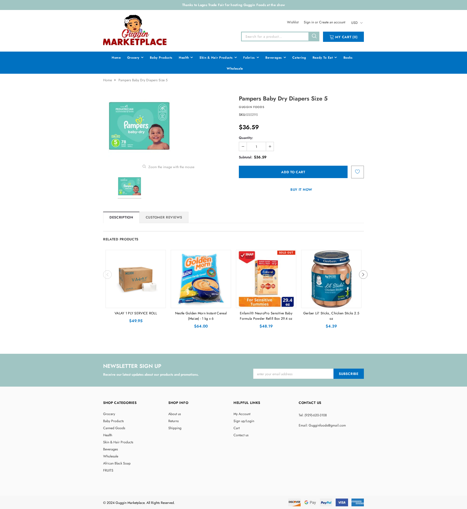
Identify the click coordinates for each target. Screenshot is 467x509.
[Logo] (135, 30)
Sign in (309, 22)
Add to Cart (136, 302)
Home (107, 80)
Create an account (332, 22)
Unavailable (266, 302)
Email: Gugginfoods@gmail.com (322, 425)
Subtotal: (245, 157)
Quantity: (246, 137)
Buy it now (301, 189)
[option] (168, 126)
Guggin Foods (251, 107)
